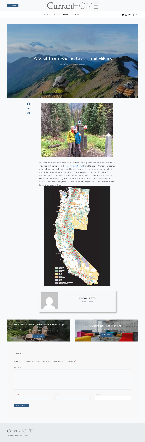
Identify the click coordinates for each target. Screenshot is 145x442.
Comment (17, 368)
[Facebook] (123, 15)
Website (97, 395)
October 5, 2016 (113, 329)
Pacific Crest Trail (74, 166)
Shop (55, 15)
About (66, 15)
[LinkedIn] (133, 15)
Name (16, 395)
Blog (46, 15)
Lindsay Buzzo (65, 64)
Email (57, 395)
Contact (77, 15)
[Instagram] (126, 15)
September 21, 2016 (45, 331)
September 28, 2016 (78, 64)
